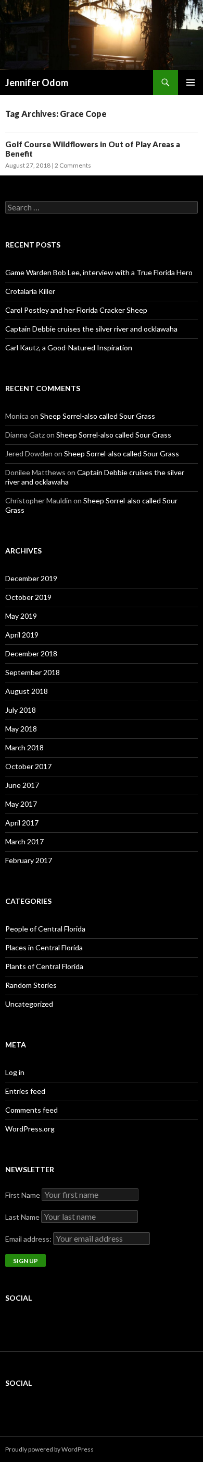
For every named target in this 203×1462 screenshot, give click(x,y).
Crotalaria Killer (30, 291)
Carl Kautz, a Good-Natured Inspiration (68, 347)
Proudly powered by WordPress (49, 1449)
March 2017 (24, 841)
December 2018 (31, 653)
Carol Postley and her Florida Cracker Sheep (76, 309)
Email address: (29, 1238)
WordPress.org (30, 1128)
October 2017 (28, 766)
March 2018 (24, 747)
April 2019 (22, 634)
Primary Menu (190, 82)
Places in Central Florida (44, 947)
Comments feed (31, 1109)
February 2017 (28, 860)
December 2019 (31, 578)
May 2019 (21, 615)
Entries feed (25, 1091)
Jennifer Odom (36, 82)
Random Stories (31, 985)
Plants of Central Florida (44, 966)
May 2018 (21, 728)
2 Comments (73, 165)
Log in (14, 1072)
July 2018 (20, 709)
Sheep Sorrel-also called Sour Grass (97, 415)
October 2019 (28, 597)
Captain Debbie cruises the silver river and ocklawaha (91, 328)
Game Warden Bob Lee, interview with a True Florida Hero (99, 272)
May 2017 (21, 803)
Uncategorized (29, 1003)
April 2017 (22, 822)
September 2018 (32, 672)
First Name (22, 1194)
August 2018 (26, 691)
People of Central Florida (45, 928)
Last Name (22, 1216)
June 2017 (22, 785)
